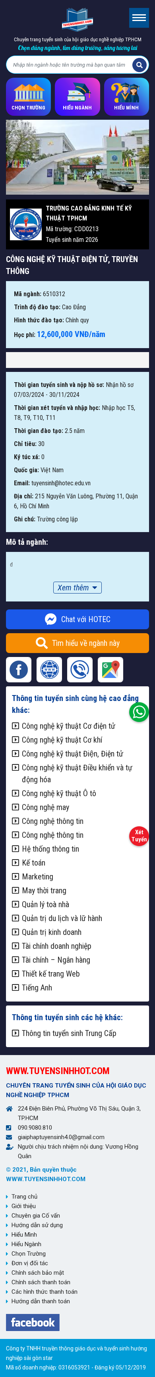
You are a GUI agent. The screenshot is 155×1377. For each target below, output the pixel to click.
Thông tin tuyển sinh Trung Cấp (69, 1033)
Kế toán (33, 863)
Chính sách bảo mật (38, 1272)
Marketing (37, 876)
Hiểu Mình (24, 1234)
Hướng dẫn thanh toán (41, 1301)
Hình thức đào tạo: (39, 320)
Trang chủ (24, 1196)
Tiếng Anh (37, 987)
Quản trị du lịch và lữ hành (62, 918)
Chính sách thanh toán (41, 1282)
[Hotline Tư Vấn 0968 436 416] (139, 710)
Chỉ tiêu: (25, 444)
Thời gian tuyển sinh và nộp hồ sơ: (59, 385)
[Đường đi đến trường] (110, 669)
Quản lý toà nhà (45, 904)
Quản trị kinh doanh (51, 932)
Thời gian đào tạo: (38, 431)
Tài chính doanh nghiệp (56, 946)
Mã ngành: (27, 294)
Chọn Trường (29, 1253)
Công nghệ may (45, 807)
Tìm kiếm (139, 65)
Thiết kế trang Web (51, 974)
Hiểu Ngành (26, 1244)
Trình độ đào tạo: (37, 307)
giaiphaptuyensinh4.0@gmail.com (61, 1137)
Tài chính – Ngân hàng (56, 960)
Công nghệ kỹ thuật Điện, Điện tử (72, 753)
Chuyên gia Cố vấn (36, 1215)
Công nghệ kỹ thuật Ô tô (59, 793)
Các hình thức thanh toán (45, 1291)
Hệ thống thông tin (50, 849)
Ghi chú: (24, 519)
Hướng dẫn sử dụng (37, 1225)
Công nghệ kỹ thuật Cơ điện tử (68, 726)
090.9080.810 (35, 1127)
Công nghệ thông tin (52, 821)
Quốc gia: (26, 470)
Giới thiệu (24, 1206)
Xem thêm (73, 587)
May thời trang (44, 890)
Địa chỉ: (23, 496)
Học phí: (24, 335)
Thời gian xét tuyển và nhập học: (57, 408)
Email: (22, 483)
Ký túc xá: (27, 457)
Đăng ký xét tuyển (139, 834)
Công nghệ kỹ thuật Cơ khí (62, 740)
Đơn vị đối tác (30, 1263)
